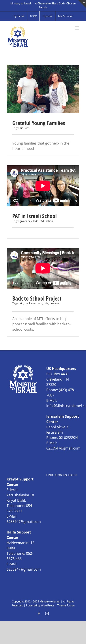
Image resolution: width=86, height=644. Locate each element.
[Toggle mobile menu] (77, 28)
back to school (33, 303)
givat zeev (26, 221)
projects (55, 303)
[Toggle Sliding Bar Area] (82, 4)
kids (27, 128)
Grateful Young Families (38, 123)
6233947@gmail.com (63, 448)
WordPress (47, 605)
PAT (41, 221)
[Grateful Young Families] (43, 89)
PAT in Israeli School (34, 216)
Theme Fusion (66, 605)
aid (21, 128)
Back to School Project (36, 298)
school (50, 221)
